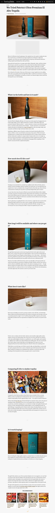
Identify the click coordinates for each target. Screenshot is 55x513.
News (23, 1)
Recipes (18, 1)
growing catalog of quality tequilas (28, 486)
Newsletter (50, 1)
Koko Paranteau (11, 13)
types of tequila (27, 127)
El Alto (14, 69)
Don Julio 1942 (18, 400)
